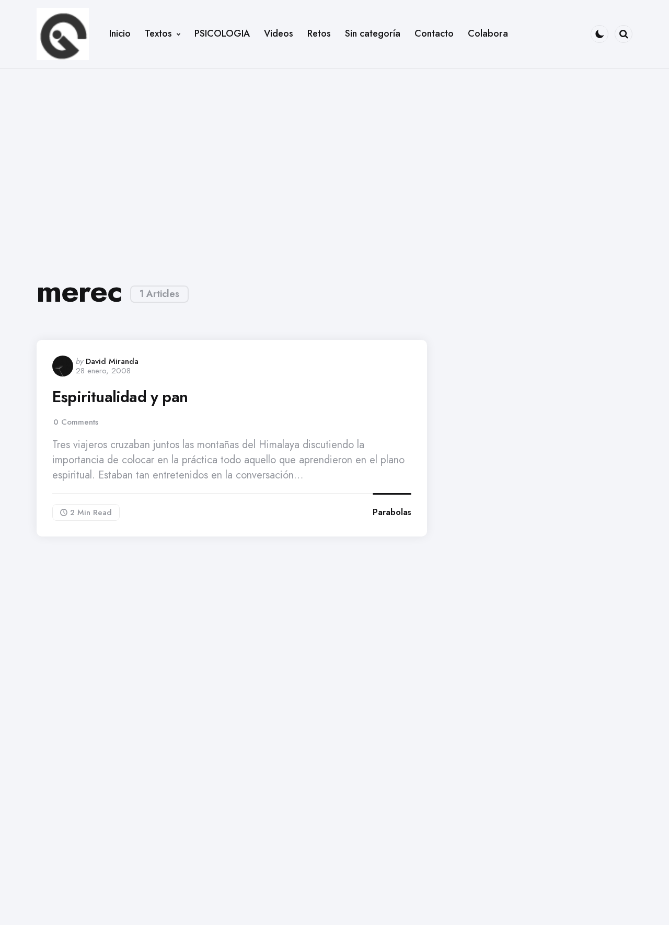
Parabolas (392, 512)
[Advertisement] (334, 163)
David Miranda (112, 361)
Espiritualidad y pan (120, 397)
